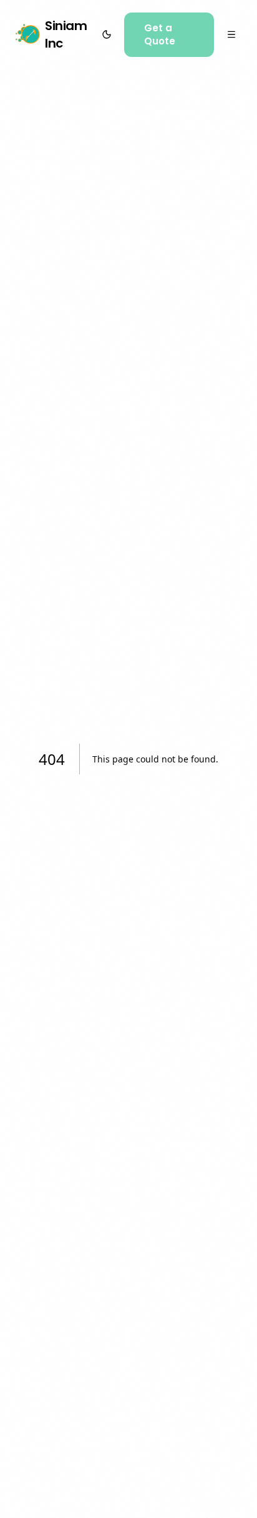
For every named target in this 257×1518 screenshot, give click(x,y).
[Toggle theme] (106, 34)
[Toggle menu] (231, 34)
